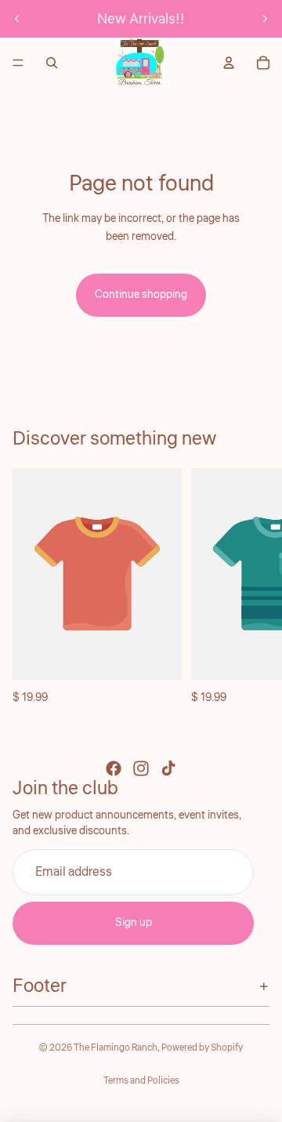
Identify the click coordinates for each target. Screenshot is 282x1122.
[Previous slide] (17, 19)
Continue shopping (141, 295)
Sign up (133, 923)
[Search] (51, 62)
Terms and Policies (141, 1081)
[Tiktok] (168, 768)
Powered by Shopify (202, 1048)
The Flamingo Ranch (115, 1048)
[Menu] (18, 63)
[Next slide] (265, 19)
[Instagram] (141, 768)
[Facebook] (113, 768)
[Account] (229, 62)
